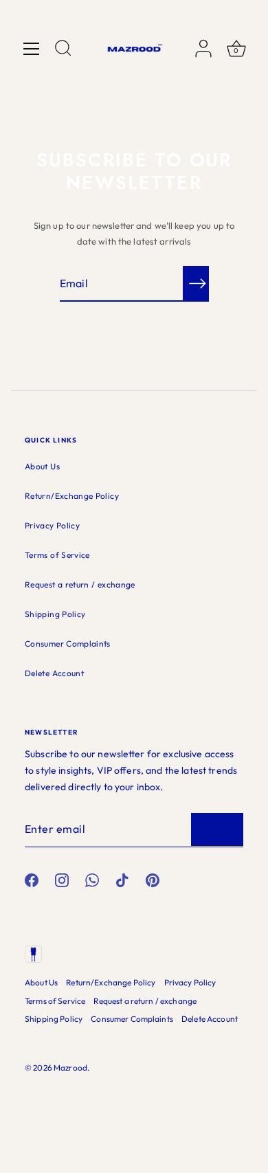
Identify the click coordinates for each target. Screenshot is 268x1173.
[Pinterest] (152, 879)
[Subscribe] (198, 283)
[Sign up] (217, 829)
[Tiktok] (122, 879)
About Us (42, 466)
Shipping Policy (55, 614)
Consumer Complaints (68, 643)
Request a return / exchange (80, 584)
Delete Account (54, 673)
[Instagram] (62, 879)
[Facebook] (31, 879)
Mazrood (70, 1067)
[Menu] (31, 49)
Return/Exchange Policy (72, 496)
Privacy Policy (52, 525)
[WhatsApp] (92, 879)
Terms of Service (57, 555)
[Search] (63, 50)
